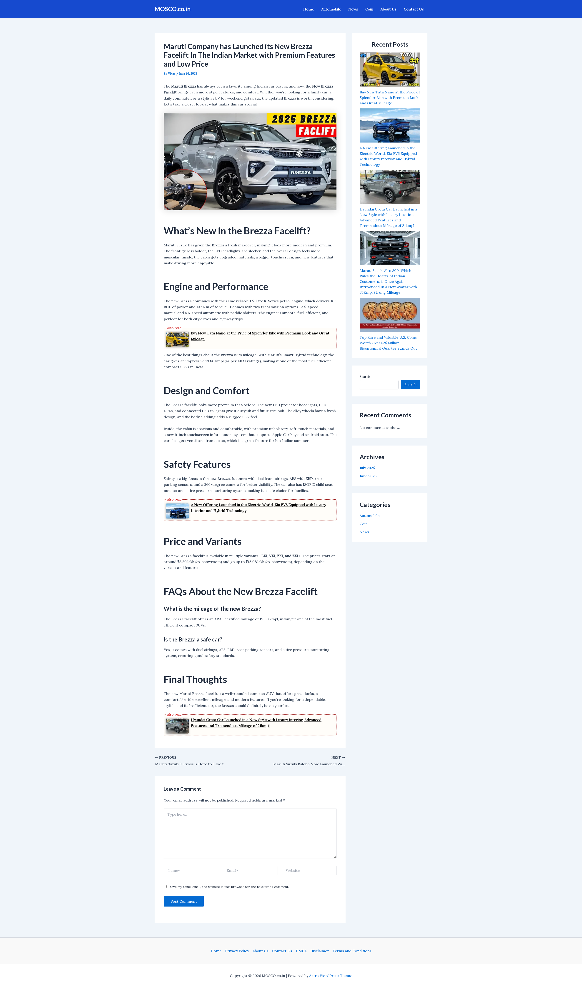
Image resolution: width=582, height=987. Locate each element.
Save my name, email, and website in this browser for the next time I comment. (229, 887)
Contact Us (414, 9)
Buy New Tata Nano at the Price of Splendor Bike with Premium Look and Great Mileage (390, 97)
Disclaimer (319, 951)
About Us (388, 9)
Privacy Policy (237, 951)
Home (308, 9)
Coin (369, 9)
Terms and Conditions (352, 951)
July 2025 (367, 468)
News (353, 9)
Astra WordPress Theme (330, 975)
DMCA (301, 951)
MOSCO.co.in (173, 9)
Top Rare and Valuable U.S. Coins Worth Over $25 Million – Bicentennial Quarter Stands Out (388, 343)
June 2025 (368, 476)
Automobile (331, 9)
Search (365, 377)
